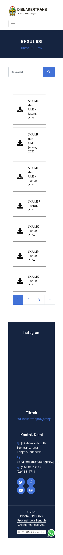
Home (25, 48)
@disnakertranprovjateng (34, 419)
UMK (39, 48)
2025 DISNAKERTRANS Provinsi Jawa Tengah (31, 516)
